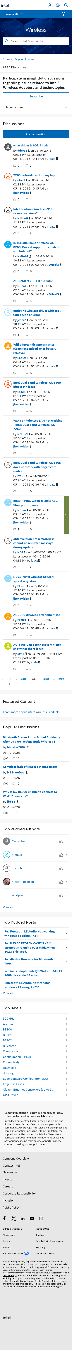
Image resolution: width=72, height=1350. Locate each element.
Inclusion (8, 1200)
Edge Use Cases (13, 1084)
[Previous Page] (3, 679)
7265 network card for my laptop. (36, 175)
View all (8, 907)
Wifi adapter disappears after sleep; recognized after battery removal (34, 348)
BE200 (7, 1029)
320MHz (8, 1018)
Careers (8, 1186)
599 (61, 679)
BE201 (7, 1035)
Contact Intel (11, 1165)
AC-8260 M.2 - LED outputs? (33, 281)
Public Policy (11, 1207)
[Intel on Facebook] (4, 1219)
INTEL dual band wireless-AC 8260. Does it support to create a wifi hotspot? (36, 247)
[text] (4, 758)
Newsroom (10, 1172)
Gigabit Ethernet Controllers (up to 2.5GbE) (30, 1089)
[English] (58, 5)
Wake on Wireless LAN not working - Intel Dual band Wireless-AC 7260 (37, 424)
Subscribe (36, 96)
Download (9, 1067)
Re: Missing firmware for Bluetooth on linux (30, 961)
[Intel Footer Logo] (7, 1317)
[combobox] (36, 41)
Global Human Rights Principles (35, 1281)
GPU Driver (10, 1095)
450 (46, 679)
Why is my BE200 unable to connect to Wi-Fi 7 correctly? (30, 794)
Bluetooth (9, 1046)
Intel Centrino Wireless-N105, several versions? (34, 211)
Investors (9, 1179)
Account (8, 1024)
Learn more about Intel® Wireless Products (31, 712)
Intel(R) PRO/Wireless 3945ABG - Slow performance (36, 503)
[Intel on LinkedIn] (23, 1219)
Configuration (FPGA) (17, 1057)
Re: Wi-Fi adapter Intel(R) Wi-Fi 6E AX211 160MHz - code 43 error (33, 973)
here (50, 1116)
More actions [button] (14, 107)
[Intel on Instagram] (41, 1219)
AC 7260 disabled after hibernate (36, 615)
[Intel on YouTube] (32, 1219)
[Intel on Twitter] (14, 1219)
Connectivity (11, 1062)
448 (23, 679)
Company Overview (16, 1158)
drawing (8, 1073)
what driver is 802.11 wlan (31, 145)
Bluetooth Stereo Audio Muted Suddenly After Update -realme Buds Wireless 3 (31, 739)
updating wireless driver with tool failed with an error (37, 313)
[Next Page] (9, 684)
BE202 (7, 1040)
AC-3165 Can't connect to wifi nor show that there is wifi (37, 647)
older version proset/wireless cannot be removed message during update (33, 543)
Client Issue (10, 1051)
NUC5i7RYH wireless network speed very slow (33, 579)
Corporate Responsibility (19, 1193)
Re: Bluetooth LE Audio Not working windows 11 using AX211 (29, 933)
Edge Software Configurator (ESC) (25, 1078)
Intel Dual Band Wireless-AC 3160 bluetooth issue (37, 385)
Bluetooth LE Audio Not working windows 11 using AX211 (27, 985)
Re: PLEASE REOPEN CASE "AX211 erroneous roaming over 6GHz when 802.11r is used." (29, 947)
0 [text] (7, 758)
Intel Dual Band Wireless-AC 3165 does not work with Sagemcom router (37, 467)
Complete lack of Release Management (30, 767)
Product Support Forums (20, 59)
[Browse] (13, 16)
